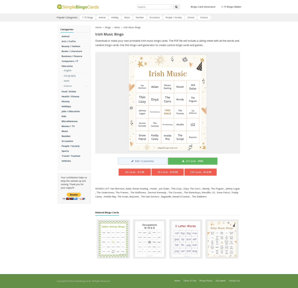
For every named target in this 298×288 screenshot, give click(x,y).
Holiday (115, 17)
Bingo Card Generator (203, 6)
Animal (102, 17)
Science (204, 17)
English (67, 70)
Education (67, 66)
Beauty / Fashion (71, 46)
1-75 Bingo (87, 17)
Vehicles (66, 160)
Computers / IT (70, 61)
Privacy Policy (205, 280)
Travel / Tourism (71, 155)
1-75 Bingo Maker (231, 6)
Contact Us (234, 280)
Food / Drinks (69, 91)
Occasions (154, 17)
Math (66, 80)
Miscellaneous (70, 121)
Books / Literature (72, 51)
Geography (70, 75)
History (66, 101)
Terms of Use (189, 280)
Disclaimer (221, 280)
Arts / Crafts (69, 41)
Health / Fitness (70, 96)
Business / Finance (72, 56)
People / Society (173, 17)
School (190, 17)
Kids (64, 116)
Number (140, 17)
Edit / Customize (144, 161)
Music (127, 17)
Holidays (66, 106)
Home (177, 280)
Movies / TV (68, 126)
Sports (65, 150)
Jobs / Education (71, 111)
